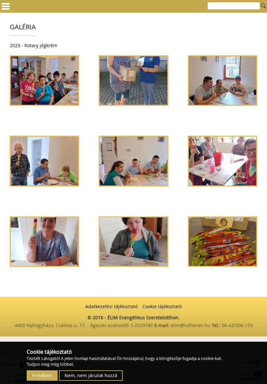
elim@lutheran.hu (191, 325)
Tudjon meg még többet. (50, 364)
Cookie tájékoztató (162, 306)
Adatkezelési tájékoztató (111, 306)
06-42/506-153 (237, 325)
